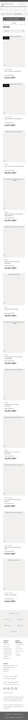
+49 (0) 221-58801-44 (11, 678)
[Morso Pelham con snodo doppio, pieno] (14, 527)
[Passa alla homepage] (7, 4)
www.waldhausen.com (13, 684)
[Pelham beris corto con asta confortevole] (14, 384)
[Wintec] (7, 627)
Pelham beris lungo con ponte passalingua (12, 262)
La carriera (18, 646)
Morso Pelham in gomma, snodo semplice (12, 500)
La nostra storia (19, 644)
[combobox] (13, 9)
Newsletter (6, 646)
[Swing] (20, 621)
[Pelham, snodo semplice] (14, 575)
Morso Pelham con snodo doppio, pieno (12, 547)
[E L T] (7, 621)
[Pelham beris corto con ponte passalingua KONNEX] (14, 337)
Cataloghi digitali (7, 649)
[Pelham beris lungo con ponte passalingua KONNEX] (14, 194)
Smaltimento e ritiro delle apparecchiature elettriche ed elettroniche (7, 654)
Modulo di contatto (8, 692)
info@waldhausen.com (13, 682)
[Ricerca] (25, 9)
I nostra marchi (19, 651)
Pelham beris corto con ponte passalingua (11, 452)
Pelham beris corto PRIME (11, 309)
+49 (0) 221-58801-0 (13, 676)
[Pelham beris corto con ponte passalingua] (14, 432)
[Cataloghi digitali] (20, 4)
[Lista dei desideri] (25, 4)
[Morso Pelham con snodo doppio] (14, 51)
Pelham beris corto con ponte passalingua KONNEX (13, 357)
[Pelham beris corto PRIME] (14, 289)
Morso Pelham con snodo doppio (12, 71)
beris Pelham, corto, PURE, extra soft (14, 166)
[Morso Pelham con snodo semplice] (14, 99)
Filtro (14, 23)
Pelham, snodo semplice (10, 594)
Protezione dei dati (17, 714)
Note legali (8, 714)
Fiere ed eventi (19, 649)
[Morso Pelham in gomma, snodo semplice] (14, 479)
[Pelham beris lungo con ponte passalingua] (14, 241)
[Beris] (20, 627)
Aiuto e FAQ (6, 644)
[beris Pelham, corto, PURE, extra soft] (14, 146)
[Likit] (14, 633)
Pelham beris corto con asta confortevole (11, 405)
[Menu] (1, 9)
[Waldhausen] (14, 614)
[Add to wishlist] (4, 65)
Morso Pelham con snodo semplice (13, 118)
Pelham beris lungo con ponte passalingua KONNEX (13, 214)
